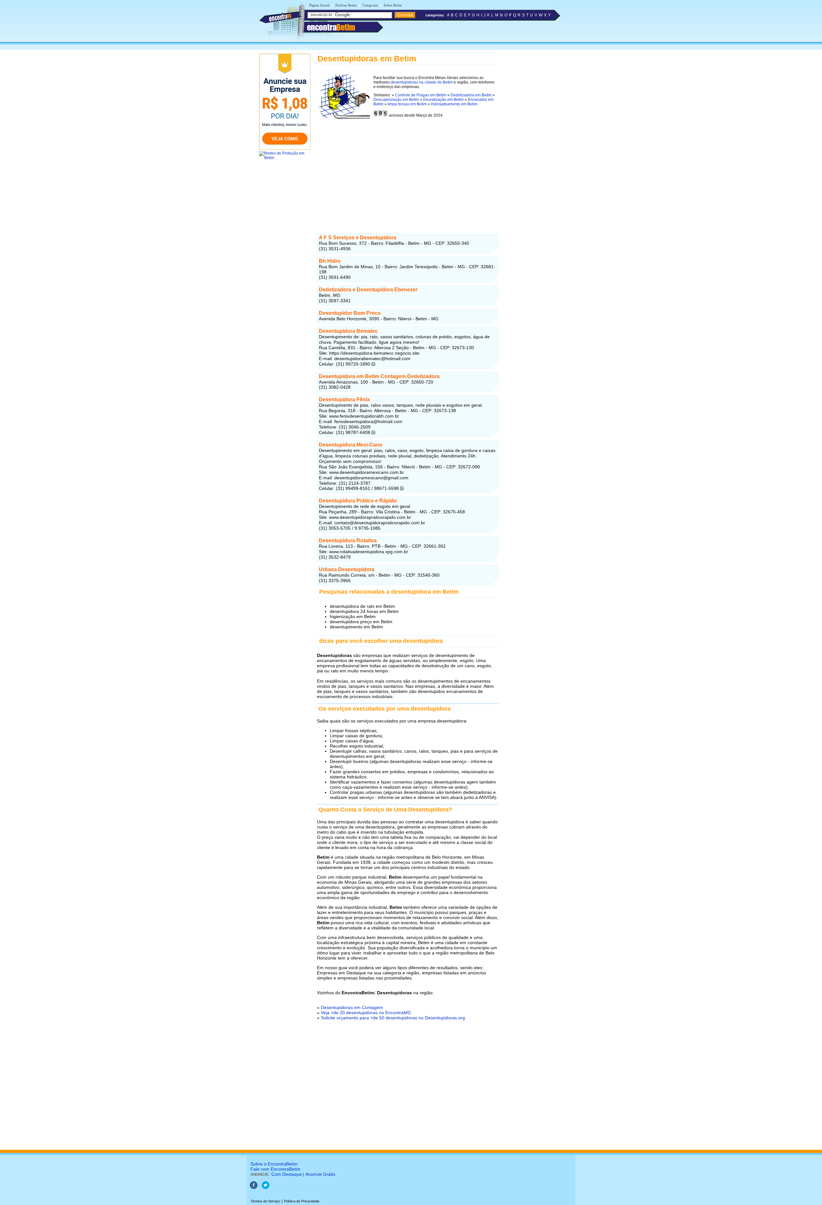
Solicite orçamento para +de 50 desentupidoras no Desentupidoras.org (393, 1017)
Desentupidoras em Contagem (352, 1007)
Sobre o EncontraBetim (274, 1163)
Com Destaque (286, 1174)
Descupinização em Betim (396, 99)
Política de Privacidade (301, 1201)
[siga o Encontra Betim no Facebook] (254, 1187)
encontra (331, 27)
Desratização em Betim (443, 99)
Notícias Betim (346, 5)
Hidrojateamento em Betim (454, 104)
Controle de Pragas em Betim (420, 95)
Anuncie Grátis (320, 1174)
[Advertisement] (407, 173)
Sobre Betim (393, 5)
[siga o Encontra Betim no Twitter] (265, 1187)
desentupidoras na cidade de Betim (422, 82)
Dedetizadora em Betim (471, 95)
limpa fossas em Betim (407, 104)
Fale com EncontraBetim (275, 1169)
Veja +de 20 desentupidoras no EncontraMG (366, 1012)
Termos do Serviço (265, 1201)
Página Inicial (319, 5)
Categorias (370, 5)
